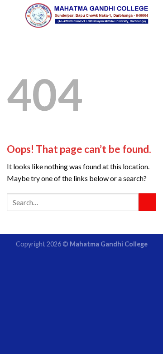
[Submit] (147, 202)
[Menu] (12, 16)
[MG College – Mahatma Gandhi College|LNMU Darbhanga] (86, 16)
